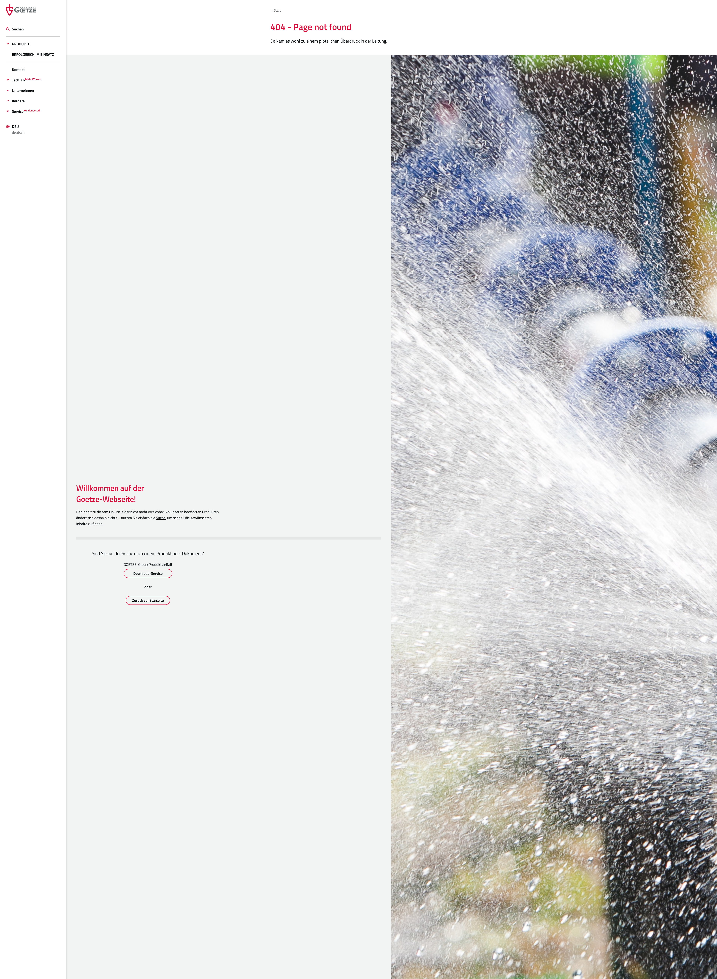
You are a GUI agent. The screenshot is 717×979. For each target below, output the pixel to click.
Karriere (18, 101)
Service (26, 111)
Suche (161, 518)
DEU (18, 129)
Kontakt (18, 69)
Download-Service (148, 573)
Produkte (21, 44)
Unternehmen (23, 90)
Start (277, 10)
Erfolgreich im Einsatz (33, 54)
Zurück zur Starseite (148, 600)
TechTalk (26, 80)
